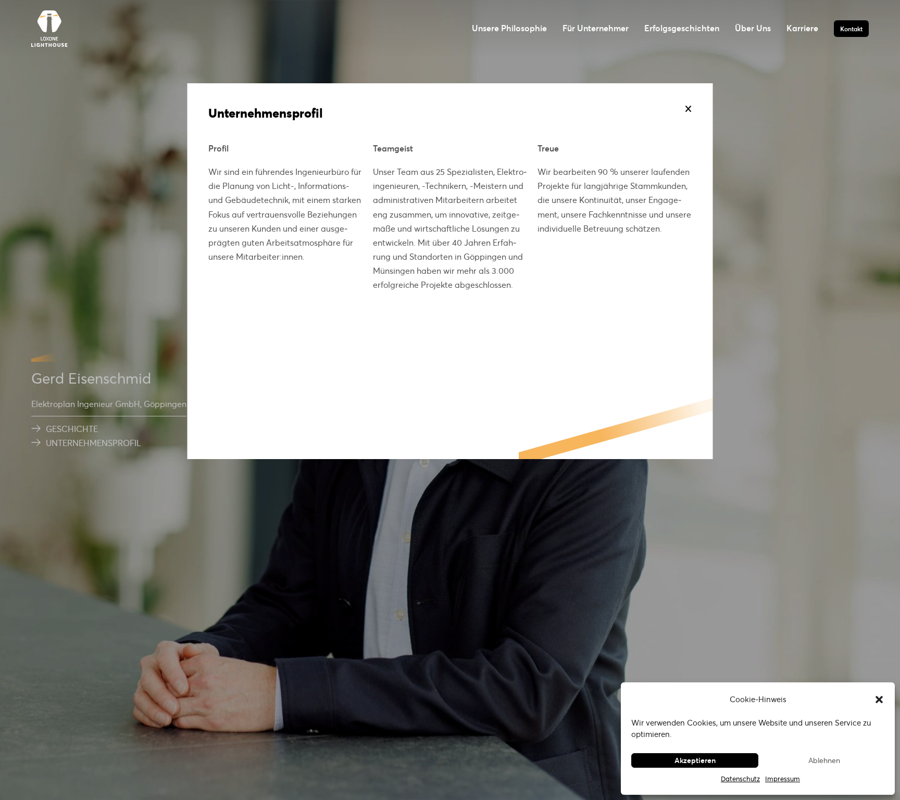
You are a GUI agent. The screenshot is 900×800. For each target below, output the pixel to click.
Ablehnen (824, 760)
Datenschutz (740, 778)
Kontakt (851, 28)
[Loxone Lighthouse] (49, 28)
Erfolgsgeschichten (681, 27)
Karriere (802, 27)
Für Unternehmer (595, 27)
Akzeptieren (695, 760)
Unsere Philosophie (509, 27)
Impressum (782, 778)
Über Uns (753, 27)
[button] (879, 699)
